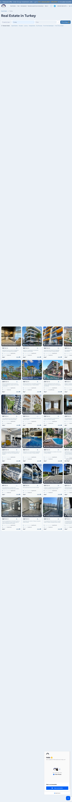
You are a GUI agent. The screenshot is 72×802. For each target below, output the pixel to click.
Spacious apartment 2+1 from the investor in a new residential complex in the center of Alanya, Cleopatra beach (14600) (11, 522)
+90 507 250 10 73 (62, 6)
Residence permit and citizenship (35, 6)
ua (69, 6)
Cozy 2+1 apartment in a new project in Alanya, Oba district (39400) (51, 419)
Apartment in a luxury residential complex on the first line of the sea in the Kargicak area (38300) (11, 453)
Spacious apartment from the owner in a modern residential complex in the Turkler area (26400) (10, 384)
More (46, 6)
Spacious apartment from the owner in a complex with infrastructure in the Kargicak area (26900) (52, 384)
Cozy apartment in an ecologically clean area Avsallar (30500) (32, 419)
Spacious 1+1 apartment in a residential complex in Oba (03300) (30, 351)
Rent (18, 6)
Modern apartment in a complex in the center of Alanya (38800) (53, 452)
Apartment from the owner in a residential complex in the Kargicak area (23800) (10, 351)
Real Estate (12, 6)
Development (24, 6)
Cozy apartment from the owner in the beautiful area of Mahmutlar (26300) (9, 419)
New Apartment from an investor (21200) (31, 487)
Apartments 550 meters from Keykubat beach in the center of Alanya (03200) (51, 351)
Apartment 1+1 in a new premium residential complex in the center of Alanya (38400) (31, 452)
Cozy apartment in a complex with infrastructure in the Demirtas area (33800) (10, 488)
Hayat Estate (4, 11)
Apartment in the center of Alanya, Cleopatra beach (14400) (31, 522)
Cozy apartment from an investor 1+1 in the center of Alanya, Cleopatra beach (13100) (52, 522)
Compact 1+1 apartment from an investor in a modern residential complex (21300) (52, 488)
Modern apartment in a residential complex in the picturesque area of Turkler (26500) (32, 384)
